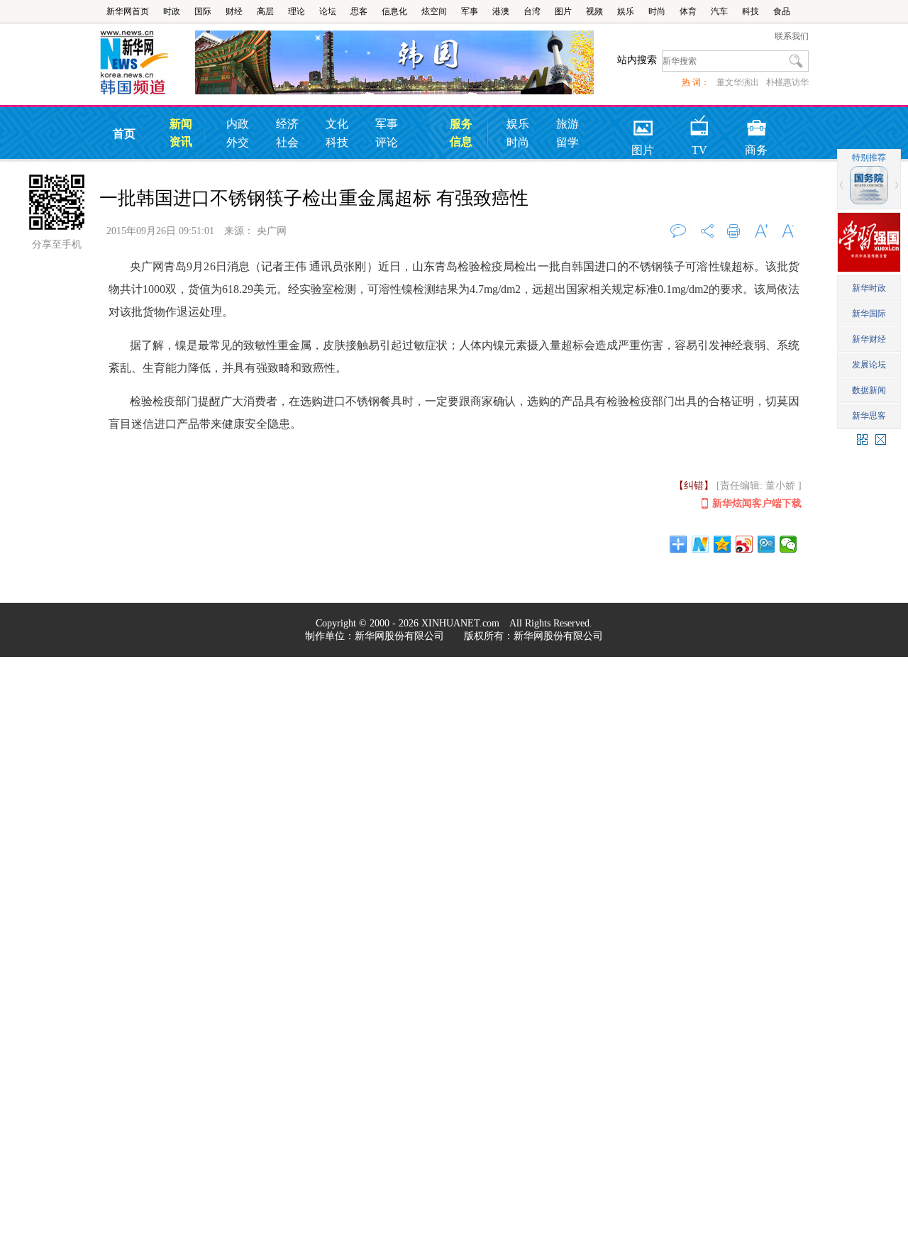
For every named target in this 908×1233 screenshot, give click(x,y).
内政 (237, 124)
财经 (234, 11)
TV (699, 123)
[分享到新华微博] (700, 544)
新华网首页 (127, 11)
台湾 (532, 11)
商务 (756, 123)
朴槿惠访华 (787, 82)
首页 (124, 134)
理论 (296, 11)
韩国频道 (147, 63)
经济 (287, 124)
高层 (265, 11)
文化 (337, 124)
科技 (750, 11)
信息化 (394, 11)
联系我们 (792, 36)
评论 (386, 142)
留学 (567, 142)
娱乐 (625, 11)
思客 (358, 11)
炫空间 (434, 11)
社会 (287, 142)
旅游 (567, 124)
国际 (202, 11)
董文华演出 (737, 82)
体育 (688, 11)
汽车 (719, 11)
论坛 (327, 11)
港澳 (500, 11)
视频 (594, 11)
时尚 (656, 11)
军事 (469, 11)
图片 (563, 11)
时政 (171, 11)
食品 (781, 11)
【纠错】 (694, 485)
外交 (237, 142)
